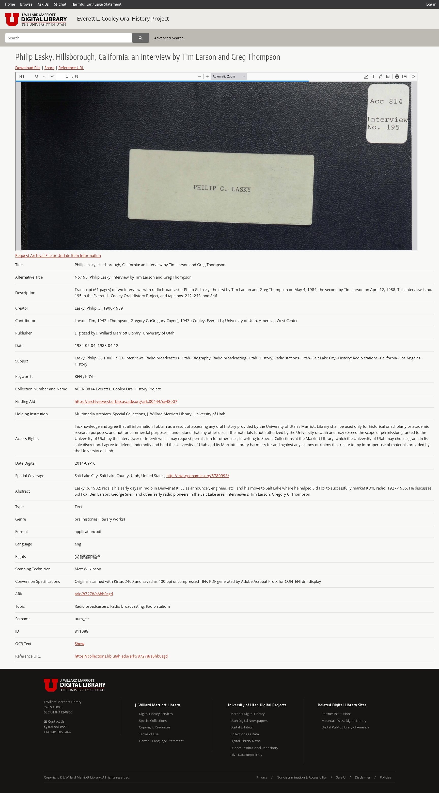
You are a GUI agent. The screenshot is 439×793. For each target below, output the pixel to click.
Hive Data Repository (246, 754)
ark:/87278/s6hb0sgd (94, 593)
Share (49, 67)
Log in (431, 4)
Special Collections (153, 720)
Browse (26, 4)
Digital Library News (245, 741)
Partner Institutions (336, 713)
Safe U (341, 777)
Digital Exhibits (241, 727)
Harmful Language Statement (96, 4)
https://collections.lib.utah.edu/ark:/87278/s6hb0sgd (121, 656)
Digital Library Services (156, 713)
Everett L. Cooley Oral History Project (123, 18)
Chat (61, 4)
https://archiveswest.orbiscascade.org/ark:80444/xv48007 (126, 401)
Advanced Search (169, 38)
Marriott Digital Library (247, 713)
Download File (27, 67)
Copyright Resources (154, 727)
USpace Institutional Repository (254, 747)
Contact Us (56, 721)
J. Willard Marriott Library (63, 701)
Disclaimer (362, 777)
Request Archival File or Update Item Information (58, 255)
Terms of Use (149, 734)
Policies (385, 777)
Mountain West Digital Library (344, 720)
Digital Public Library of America (345, 727)
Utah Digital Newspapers (249, 720)
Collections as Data (244, 734)
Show (79, 643)
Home (10, 4)
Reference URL (71, 67)
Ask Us (43, 4)
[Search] (140, 38)
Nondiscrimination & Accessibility (302, 777)
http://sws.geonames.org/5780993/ (197, 475)
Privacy (261, 777)
